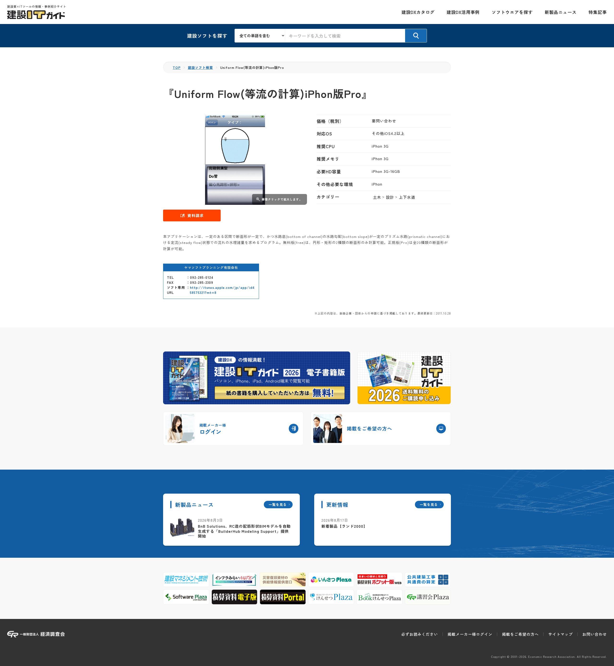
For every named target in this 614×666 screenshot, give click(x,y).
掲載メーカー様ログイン (470, 634)
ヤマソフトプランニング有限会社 (211, 267)
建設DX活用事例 (463, 12)
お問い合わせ (594, 634)
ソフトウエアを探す (512, 12)
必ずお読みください (419, 634)
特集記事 (598, 12)
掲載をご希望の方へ (520, 634)
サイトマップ (560, 634)
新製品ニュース (561, 12)
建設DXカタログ (418, 12)
